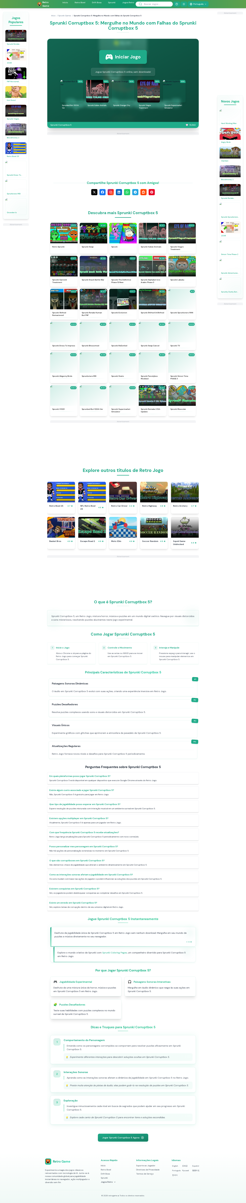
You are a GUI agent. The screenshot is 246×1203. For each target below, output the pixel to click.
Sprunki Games (64, 15)
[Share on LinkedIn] (119, 192)
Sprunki (111, 2)
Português (176, 1170)
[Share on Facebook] (102, 192)
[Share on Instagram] (111, 192)
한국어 (175, 1175)
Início (65, 2)
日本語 (185, 1166)
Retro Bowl (80, 2)
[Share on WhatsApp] (127, 192)
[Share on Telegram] (135, 192)
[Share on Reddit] (143, 192)
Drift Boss (96, 2)
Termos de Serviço (145, 1173)
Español (195, 1166)
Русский (185, 1170)
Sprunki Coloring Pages (114, 952)
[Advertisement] (16, 264)
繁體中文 (195, 1170)
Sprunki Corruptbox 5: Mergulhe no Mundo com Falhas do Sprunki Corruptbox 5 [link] (107, 15)
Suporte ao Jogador (145, 1165)
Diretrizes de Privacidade (148, 1169)
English (175, 1166)
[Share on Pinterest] (152, 192)
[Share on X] (94, 192)
